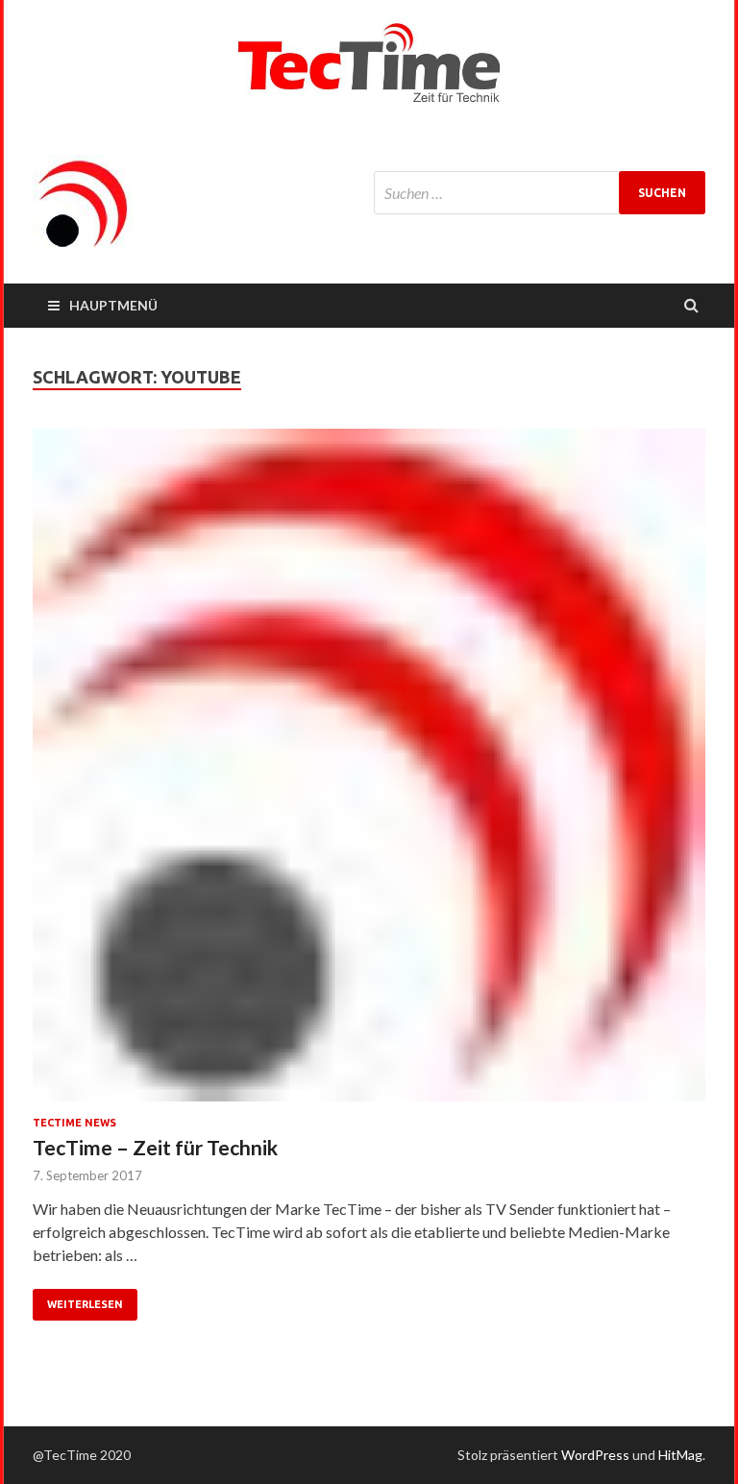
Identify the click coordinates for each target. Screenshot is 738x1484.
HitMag (680, 1455)
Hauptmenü (113, 305)
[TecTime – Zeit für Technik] (369, 773)
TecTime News (74, 1122)
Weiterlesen (85, 1304)
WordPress (595, 1455)
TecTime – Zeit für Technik (155, 1147)
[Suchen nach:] (539, 192)
